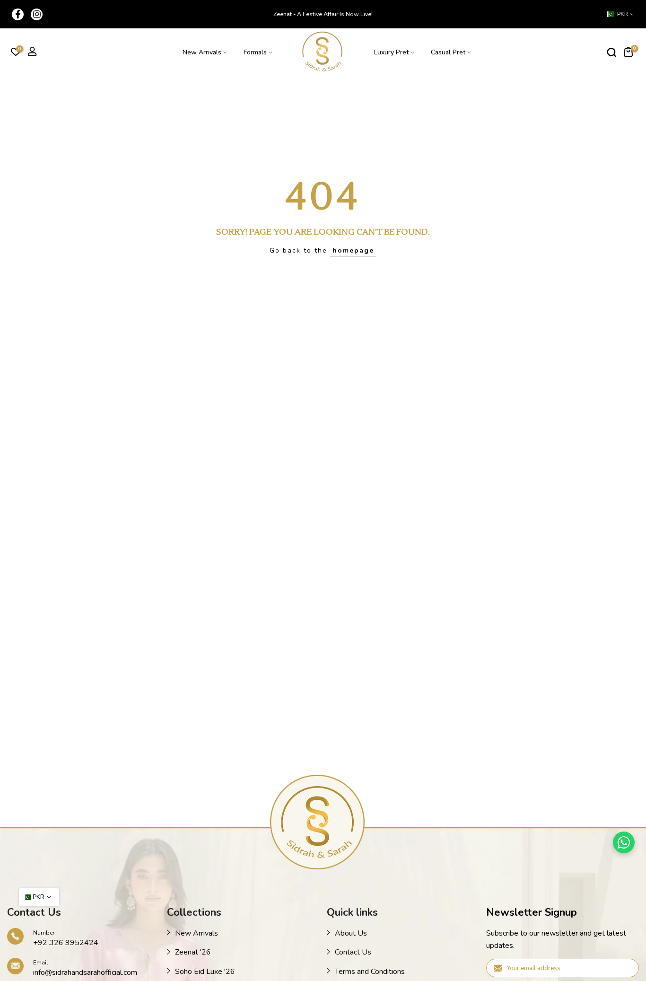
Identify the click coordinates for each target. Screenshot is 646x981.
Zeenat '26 (193, 952)
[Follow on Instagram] (37, 14)
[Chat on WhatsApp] (624, 842)
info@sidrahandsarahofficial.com (85, 972)
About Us (351, 933)
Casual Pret (448, 52)
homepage (353, 250)
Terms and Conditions (370, 971)
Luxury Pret (391, 52)
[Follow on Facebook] (18, 14)
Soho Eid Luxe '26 (205, 971)
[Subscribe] (621, 967)
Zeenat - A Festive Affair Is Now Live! (323, 14)
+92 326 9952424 (65, 942)
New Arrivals (202, 52)
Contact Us (353, 952)
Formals (255, 52)
